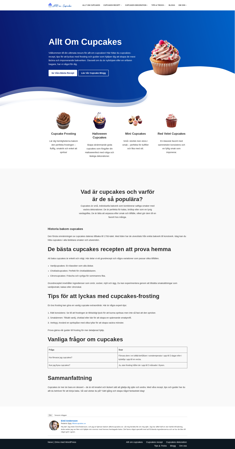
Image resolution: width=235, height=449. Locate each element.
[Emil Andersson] (54, 429)
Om (50, 415)
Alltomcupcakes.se (79, 423)
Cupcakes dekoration (176, 442)
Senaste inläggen (60, 415)
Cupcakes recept (154, 442)
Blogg (172, 5)
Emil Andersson (69, 421)
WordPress (70, 442)
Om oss (183, 446)
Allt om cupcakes (91, 5)
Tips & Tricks (160, 446)
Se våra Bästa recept (63, 73)
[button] (121, 5)
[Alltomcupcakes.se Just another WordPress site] (60, 5)
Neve (50, 442)
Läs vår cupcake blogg (93, 73)
